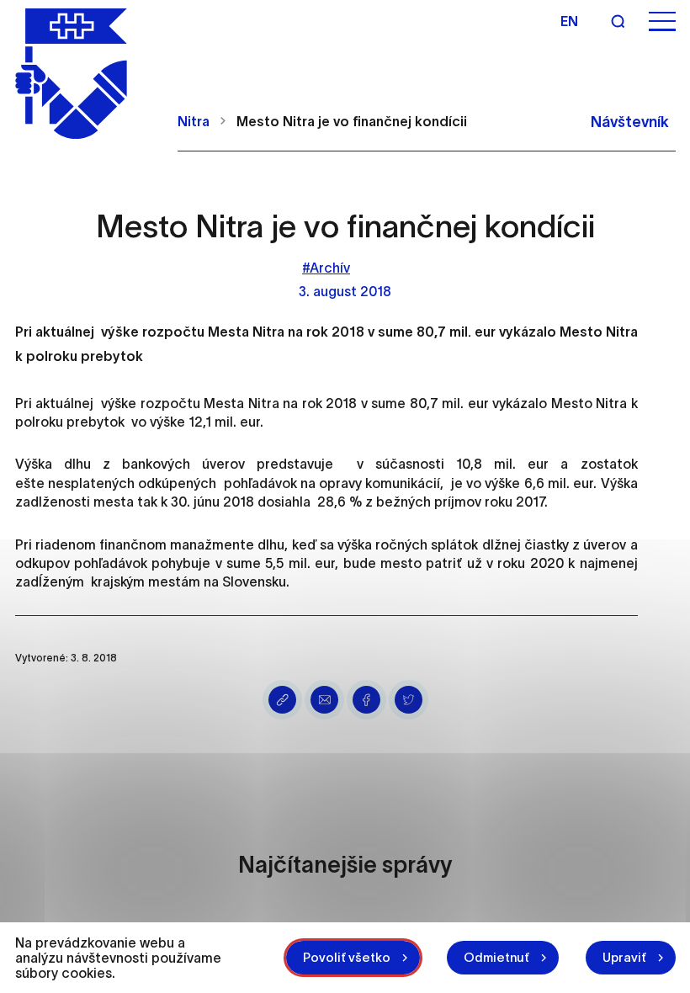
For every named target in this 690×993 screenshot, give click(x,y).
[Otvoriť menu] (662, 21)
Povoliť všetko (346, 957)
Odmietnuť (496, 957)
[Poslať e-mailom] (324, 700)
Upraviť (624, 957)
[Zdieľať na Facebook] (366, 700)
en (569, 21)
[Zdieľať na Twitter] (408, 700)
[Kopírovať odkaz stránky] (282, 700)
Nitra (194, 121)
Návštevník (630, 122)
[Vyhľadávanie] (618, 21)
